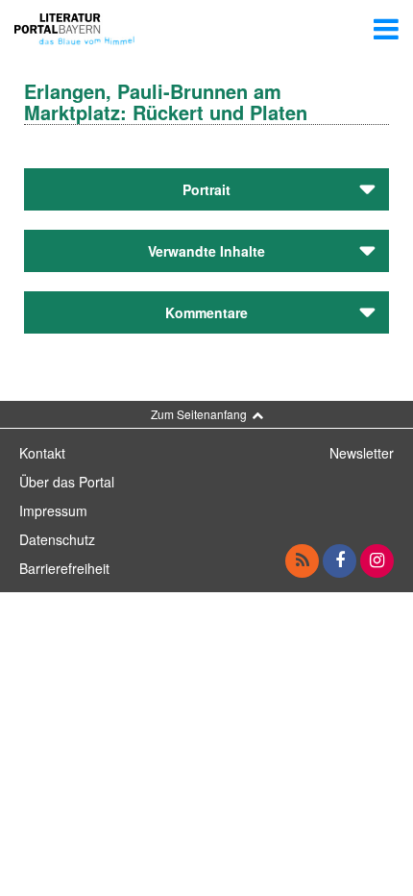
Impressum (53, 510)
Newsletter (361, 452)
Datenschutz (57, 539)
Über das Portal (66, 481)
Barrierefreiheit (64, 568)
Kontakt (42, 452)
